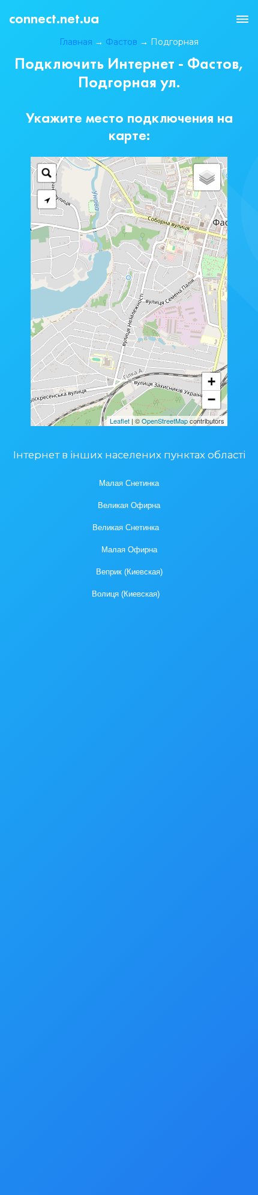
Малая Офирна (129, 550)
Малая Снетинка (129, 483)
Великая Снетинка (125, 528)
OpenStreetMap (165, 420)
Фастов (121, 42)
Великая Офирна (129, 505)
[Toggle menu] (242, 19)
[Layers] (207, 177)
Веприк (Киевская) (129, 572)
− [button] (211, 399)
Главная (75, 42)
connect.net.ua (54, 18)
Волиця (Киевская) (126, 594)
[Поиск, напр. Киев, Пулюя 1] (47, 173)
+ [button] (211, 381)
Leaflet (120, 420)
